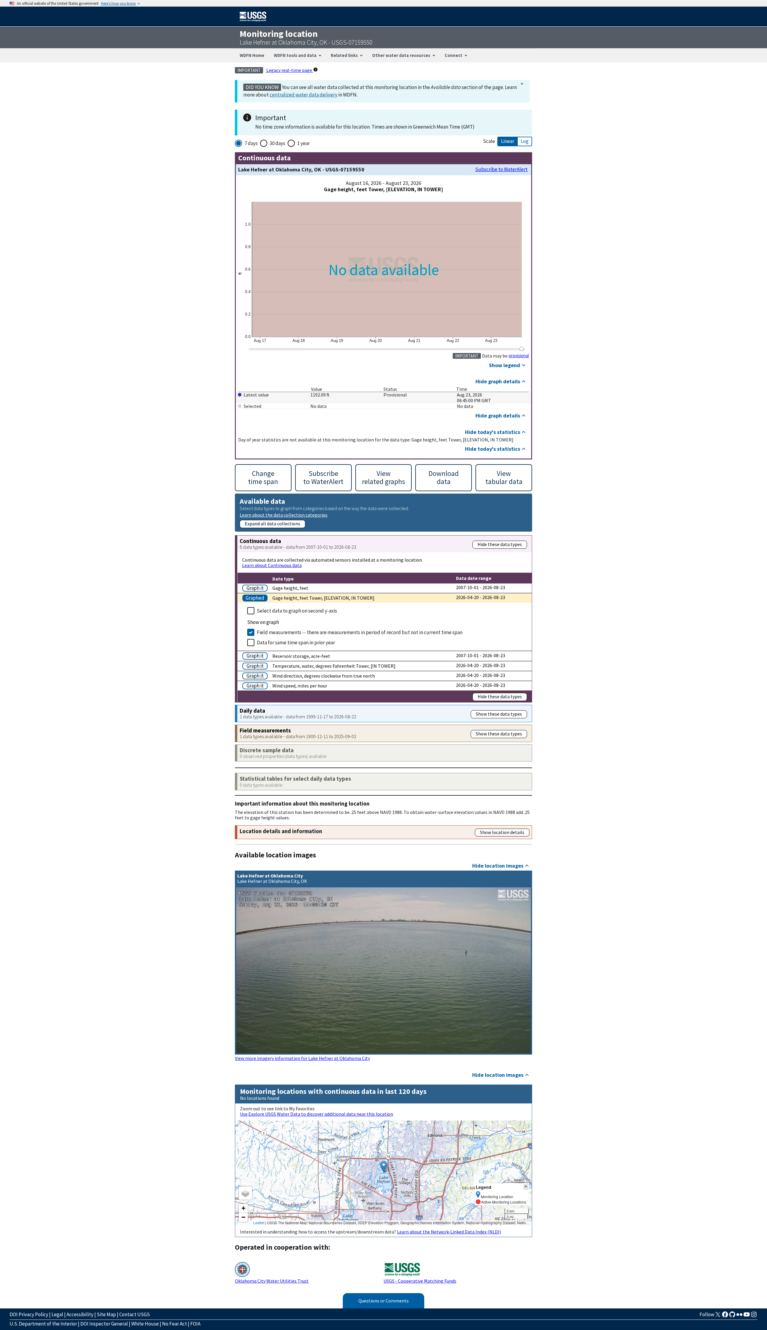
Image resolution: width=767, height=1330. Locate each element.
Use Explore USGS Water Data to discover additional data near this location (316, 1114)
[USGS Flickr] (739, 1316)
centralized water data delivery (303, 94)
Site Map (106, 1314)
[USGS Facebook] (725, 1316)
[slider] (521, 348)
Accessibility (80, 1314)
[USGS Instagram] (753, 1316)
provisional (519, 355)
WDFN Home (252, 55)
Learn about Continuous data (272, 565)
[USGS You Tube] (746, 1316)
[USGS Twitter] (717, 1316)
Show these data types (499, 714)
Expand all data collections (272, 524)
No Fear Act (174, 1323)
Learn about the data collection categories (283, 515)
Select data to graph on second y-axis (297, 610)
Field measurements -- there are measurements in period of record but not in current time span (360, 632)
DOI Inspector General (104, 1323)
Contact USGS (134, 1314)
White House (145, 1323)
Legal (57, 1314)
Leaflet (258, 1222)
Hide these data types (500, 544)
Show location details (502, 832)
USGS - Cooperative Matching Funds (420, 1281)
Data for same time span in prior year (296, 642)
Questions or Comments (383, 1301)
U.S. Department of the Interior (43, 1323)
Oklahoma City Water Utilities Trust (272, 1281)
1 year (303, 143)
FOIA (195, 1323)
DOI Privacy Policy (29, 1314)
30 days (277, 143)
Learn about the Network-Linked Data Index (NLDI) (449, 1232)
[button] (383, 1167)
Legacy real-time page (289, 70)
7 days (251, 143)
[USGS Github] (732, 1316)
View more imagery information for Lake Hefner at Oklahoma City (302, 1058)
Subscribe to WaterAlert (501, 169)
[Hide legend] (525, 1187)
